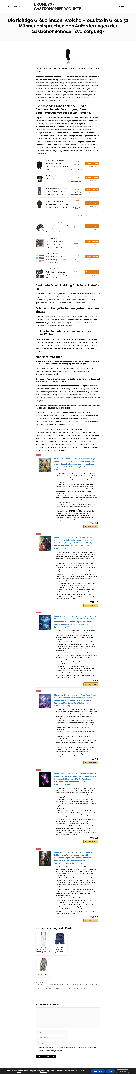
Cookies (19, 1072)
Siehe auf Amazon (92, 526)
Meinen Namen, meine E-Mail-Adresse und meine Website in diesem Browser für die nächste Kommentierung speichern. (67, 1049)
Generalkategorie (43, 982)
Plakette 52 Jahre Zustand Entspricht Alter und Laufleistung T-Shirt (56, 179)
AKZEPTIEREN (98, 1071)
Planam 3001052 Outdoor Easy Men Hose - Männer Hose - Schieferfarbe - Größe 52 (56, 191)
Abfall (110, 1071)
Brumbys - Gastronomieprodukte (57, 6)
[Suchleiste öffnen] (129, 6)
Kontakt (122, 6)
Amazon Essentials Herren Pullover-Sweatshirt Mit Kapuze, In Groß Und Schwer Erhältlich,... (56, 204)
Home (7, 6)
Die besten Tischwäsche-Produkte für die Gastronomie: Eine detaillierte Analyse (63, 988)
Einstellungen (43, 1072)
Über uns (16, 6)
